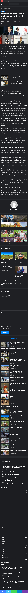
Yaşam (3, 559)
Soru (3, 543)
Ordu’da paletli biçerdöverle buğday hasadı (16, 366)
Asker (3, 492)
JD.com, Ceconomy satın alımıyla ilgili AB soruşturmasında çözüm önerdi (7, 282)
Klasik (3, 523)
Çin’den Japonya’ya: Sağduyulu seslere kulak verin (13, 348)
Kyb (2, 527)
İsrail (3, 521)
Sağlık (3, 537)
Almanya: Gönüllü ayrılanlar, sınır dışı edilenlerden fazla (17, 378)
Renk (3, 531)
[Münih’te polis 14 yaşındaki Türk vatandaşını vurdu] (5, 435)
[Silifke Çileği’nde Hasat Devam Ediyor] (21, 255)
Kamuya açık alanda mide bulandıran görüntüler (16, 428)
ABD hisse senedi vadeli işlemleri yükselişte (20, 281)
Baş (2, 496)
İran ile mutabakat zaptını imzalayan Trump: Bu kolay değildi (18, 401)
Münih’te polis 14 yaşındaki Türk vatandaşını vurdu (17, 434)
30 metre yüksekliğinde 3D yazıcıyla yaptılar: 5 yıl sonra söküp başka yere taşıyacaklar (18, 344)
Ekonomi (8, 8)
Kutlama (3, 525)
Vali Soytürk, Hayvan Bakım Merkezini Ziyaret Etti (16, 445)
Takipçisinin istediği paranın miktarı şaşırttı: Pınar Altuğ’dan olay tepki (18, 389)
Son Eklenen (14, 338)
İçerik (3, 517)
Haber (3, 513)
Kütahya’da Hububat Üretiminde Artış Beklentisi (6, 261)
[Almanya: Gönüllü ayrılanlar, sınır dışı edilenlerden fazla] (5, 379)
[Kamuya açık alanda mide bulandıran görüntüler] (5, 429)
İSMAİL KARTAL (6, 21)
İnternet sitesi (4, 321)
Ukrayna (3, 555)
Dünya (3, 504)
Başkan (3, 498)
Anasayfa (4, 8)
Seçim (3, 539)
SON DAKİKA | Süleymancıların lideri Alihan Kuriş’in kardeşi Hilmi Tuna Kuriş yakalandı (18, 373)
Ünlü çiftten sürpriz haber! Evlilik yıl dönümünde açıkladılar (18, 451)
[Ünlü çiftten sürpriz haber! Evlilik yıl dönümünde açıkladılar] (5, 452)
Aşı (2, 490)
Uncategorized (5, 557)
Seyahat (3, 541)
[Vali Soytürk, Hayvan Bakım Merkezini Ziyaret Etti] (5, 446)
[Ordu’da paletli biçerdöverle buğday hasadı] (5, 367)
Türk (3, 551)
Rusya (3, 535)
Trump (3, 549)
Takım (3, 545)
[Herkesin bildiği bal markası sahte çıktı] (5, 385)
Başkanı (3, 500)
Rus (2, 533)
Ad (2, 312)
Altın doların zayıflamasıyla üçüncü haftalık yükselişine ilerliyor (18, 410)
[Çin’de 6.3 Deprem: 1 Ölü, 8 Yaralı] (5, 440)
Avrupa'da (4, 494)
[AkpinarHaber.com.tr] (14, 4)
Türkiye (3, 553)
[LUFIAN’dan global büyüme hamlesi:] (4, 77)
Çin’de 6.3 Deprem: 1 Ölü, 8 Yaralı (17, 439)
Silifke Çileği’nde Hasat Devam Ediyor (20, 260)
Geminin (3, 510)
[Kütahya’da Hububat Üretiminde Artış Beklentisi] (7, 255)
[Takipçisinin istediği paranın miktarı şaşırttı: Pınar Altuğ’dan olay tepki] (5, 390)
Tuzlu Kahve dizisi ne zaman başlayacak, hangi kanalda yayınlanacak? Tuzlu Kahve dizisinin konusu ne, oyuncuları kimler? (18, 360)
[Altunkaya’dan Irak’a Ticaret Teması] (5, 396)
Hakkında (4, 515)
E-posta (3, 317)
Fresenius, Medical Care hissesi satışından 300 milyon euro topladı (6, 268)
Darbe (3, 502)
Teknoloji (3, 547)
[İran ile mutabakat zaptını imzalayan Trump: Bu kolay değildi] (5, 402)
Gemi (3, 508)
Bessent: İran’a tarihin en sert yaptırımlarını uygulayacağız (20, 275)
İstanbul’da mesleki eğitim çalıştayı (9, 406)
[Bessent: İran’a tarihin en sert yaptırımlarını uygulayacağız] (21, 269)
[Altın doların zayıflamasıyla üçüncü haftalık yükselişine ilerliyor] (4, 83)
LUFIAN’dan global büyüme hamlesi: (10, 1)
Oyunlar (3, 529)
